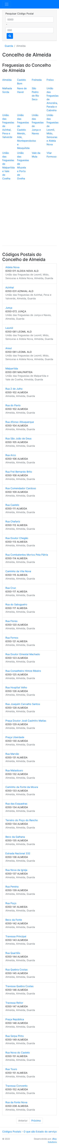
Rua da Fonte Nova (16, 1102)
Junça (8, 307)
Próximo (36, 1120)
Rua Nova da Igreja (16, 869)
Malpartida (11, 368)
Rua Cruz (10, 587)
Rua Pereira (11, 886)
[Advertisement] (29, 213)
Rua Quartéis (12, 952)
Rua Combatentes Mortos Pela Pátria (26, 554)
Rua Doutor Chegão (16, 538)
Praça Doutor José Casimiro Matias (25, 720)
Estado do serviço (46, 1131)
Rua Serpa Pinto (14, 1035)
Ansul (8, 348)
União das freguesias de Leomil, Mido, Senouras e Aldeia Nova (52, 130)
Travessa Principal (15, 936)
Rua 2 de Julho (14, 388)
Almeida (6, 79)
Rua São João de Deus (18, 438)
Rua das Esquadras (16, 803)
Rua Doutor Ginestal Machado (22, 654)
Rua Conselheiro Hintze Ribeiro (23, 670)
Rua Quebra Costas (16, 969)
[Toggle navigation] (6, 4)
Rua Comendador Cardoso (20, 488)
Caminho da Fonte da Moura (21, 787)
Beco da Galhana (15, 836)
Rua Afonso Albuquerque (19, 421)
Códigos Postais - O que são (18, 1131)
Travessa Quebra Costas (19, 986)
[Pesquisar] (10, 36)
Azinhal (9, 287)
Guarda (9, 45)
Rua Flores (11, 621)
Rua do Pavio (13, 405)
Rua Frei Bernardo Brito (18, 471)
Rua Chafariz (12, 521)
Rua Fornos (11, 637)
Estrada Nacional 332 (17, 853)
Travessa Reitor (14, 1002)
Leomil (9, 327)
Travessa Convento (16, 1085)
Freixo (50, 79)
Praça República (14, 1019)
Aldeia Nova (12, 267)
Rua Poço (10, 903)
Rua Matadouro (14, 770)
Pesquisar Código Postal (19, 13)
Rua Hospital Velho (16, 687)
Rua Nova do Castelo (17, 1052)
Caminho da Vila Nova (18, 571)
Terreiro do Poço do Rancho (21, 820)
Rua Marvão (12, 753)
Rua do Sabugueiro (16, 604)
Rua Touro (11, 1069)
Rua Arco (10, 455)
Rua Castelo (12, 504)
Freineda (37, 79)
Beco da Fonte (13, 919)
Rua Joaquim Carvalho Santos (22, 704)
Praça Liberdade (14, 737)
